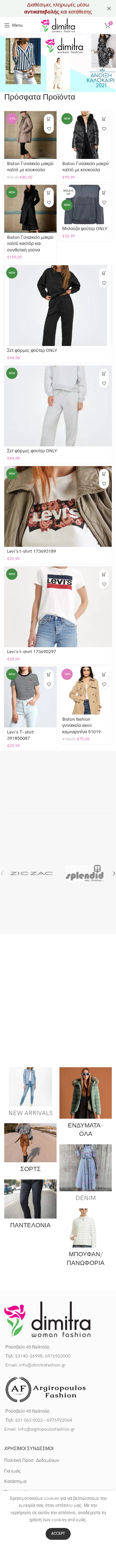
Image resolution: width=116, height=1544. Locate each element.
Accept (58, 1533)
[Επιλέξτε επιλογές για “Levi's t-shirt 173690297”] (104, 574)
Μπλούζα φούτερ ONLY (84, 229)
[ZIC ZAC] (31, 873)
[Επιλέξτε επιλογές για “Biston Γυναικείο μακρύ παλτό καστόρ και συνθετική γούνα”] (49, 192)
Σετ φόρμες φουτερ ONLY (32, 451)
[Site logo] (58, 25)
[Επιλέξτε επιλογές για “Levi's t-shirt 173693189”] (104, 474)
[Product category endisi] (85, 1104)
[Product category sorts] (30, 1150)
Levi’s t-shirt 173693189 (31, 551)
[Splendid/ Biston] (85, 873)
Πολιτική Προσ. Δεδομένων (31, 1460)
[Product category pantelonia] (30, 1206)
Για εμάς (12, 1471)
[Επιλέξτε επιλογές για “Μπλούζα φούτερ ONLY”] (104, 192)
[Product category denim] (85, 1175)
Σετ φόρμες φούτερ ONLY (32, 350)
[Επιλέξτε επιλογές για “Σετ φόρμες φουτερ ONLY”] (104, 373)
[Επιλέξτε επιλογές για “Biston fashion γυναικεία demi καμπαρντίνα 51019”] (104, 674)
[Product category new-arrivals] (30, 1094)
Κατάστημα (15, 1481)
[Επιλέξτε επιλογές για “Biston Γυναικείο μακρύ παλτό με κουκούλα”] (49, 119)
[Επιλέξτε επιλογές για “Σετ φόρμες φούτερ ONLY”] (104, 273)
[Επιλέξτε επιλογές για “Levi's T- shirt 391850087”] (49, 674)
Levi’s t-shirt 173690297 (31, 652)
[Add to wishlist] (49, 129)
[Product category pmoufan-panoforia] (85, 1239)
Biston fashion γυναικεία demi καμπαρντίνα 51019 (81, 726)
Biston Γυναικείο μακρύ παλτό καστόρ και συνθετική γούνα (30, 244)
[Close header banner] (109, 8)
